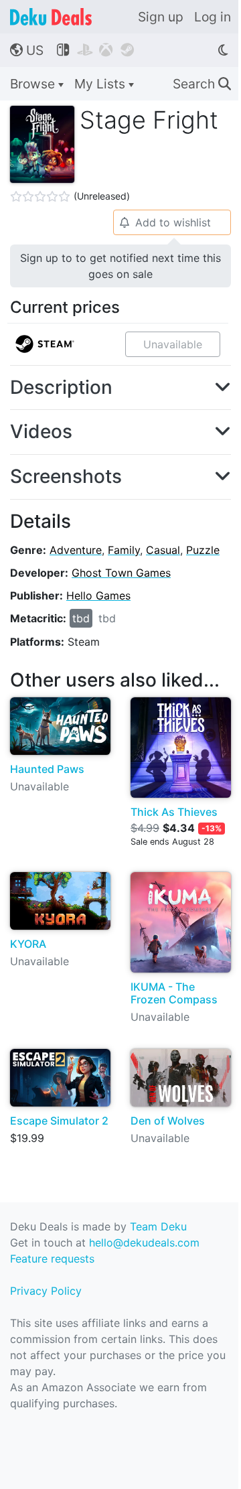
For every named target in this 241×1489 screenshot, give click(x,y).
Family (124, 550)
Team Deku (158, 1226)
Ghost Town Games (121, 572)
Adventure (76, 550)
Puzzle (203, 550)
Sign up (160, 17)
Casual (163, 550)
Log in (212, 17)
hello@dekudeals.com (144, 1242)
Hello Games (98, 595)
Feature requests (52, 1258)
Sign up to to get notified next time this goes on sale (120, 266)
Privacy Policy (46, 1290)
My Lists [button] (101, 84)
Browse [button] (34, 84)
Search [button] (202, 84)
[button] (120, 388)
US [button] (27, 50)
